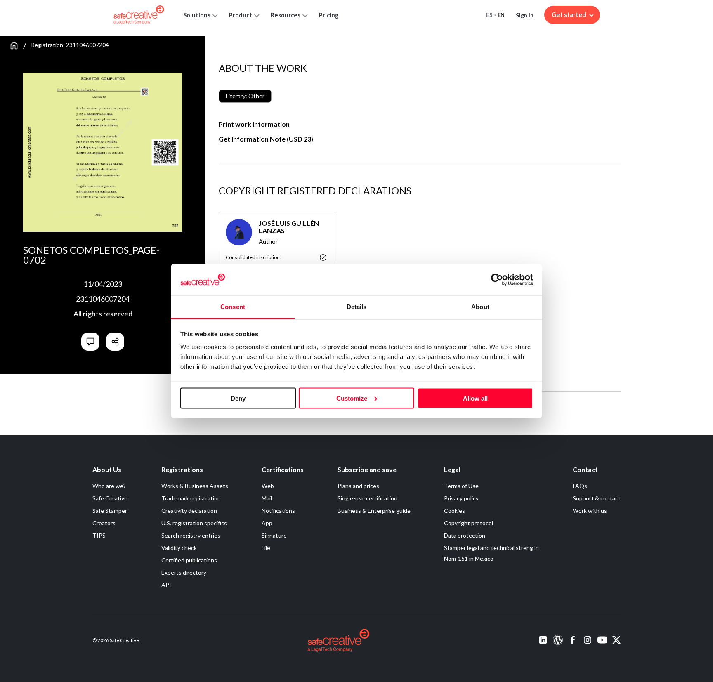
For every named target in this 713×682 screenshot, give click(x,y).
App (267, 522)
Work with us (590, 510)
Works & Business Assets (194, 485)
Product (240, 15)
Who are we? (109, 485)
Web (268, 485)
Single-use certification (367, 498)
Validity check (179, 547)
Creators (104, 522)
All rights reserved (102, 313)
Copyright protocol (468, 522)
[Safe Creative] (139, 15)
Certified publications (189, 560)
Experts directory (183, 572)
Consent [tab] (232, 306)
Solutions (196, 15)
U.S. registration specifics (194, 522)
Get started (569, 14)
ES (489, 15)
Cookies (454, 510)
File (266, 547)
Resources (285, 15)
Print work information (254, 124)
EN (501, 15)
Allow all (475, 397)
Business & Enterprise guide (374, 510)
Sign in (525, 15)
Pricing (328, 15)
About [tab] (480, 306)
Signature (274, 535)
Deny (238, 397)
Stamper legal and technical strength (491, 547)
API (166, 584)
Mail (267, 498)
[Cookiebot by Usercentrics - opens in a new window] (497, 279)
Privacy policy (461, 498)
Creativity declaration (189, 510)
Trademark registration (191, 498)
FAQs (580, 485)
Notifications (278, 510)
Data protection (464, 535)
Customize (351, 397)
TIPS (99, 535)
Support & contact (597, 498)
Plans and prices (358, 485)
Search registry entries (190, 535)
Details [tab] (357, 306)
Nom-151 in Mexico (468, 558)
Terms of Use (461, 485)
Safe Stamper (109, 510)
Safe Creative (109, 498)
